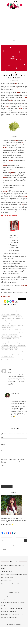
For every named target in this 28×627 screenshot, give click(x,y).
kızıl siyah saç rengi (21, 345)
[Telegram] (10, 301)
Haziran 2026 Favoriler (6, 580)
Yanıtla (9, 372)
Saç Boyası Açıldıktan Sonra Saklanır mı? (10, 596)
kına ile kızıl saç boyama (19, 329)
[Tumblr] (14, 533)
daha (16, 83)
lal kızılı (16, 349)
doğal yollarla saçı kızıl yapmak (8, 318)
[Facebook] (2, 533)
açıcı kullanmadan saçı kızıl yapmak (9, 311)
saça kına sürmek (5, 351)
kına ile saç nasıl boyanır (7, 332)
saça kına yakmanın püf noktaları (8, 354)
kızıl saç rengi (22, 343)
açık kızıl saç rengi (5, 314)
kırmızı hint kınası (16, 340)
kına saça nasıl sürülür (13, 334)
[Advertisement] (14, 24)
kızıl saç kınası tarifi (13, 343)
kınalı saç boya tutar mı (6, 338)
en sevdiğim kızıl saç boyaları (7, 320)
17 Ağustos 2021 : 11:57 (15, 395)
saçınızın (5, 165)
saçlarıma (6, 106)
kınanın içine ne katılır (6, 340)
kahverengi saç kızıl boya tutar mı (8, 323)
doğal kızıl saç (18, 316)
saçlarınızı (11, 87)
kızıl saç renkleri (5, 345)
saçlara (20, 108)
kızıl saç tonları (13, 345)
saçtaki (12, 179)
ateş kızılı (13, 314)
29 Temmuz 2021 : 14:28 (12, 371)
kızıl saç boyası (5, 343)
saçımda (11, 172)
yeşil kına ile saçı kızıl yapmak (7, 356)
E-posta (3, 444)
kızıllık (3, 347)
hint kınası (17, 320)
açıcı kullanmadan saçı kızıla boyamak (9, 312)
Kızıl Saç (14, 72)
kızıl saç (21, 342)
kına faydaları (20, 325)
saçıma (16, 140)
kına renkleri (4, 334)
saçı (23, 204)
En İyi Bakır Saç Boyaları (6, 608)
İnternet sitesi (4, 451)
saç (10, 139)
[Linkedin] (12, 533)
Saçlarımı (10, 160)
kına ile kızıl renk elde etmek (7, 329)
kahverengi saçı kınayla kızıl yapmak (9, 325)
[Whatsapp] (8, 301)
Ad (2, 437)
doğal (25, 97)
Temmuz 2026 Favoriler (7, 571)
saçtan (25, 196)
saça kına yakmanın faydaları (7, 353)
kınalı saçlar (15, 338)
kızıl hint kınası (5, 342)
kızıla (25, 93)
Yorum (2, 465)
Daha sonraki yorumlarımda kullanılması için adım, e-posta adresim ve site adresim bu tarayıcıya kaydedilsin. (13, 461)
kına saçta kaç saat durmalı (16, 336)
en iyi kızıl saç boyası (20, 318)
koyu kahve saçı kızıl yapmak (12, 347)
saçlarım (19, 92)
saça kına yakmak (22, 351)
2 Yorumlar (24, 359)
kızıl (18, 87)
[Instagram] (13, 301)
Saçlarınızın (5, 147)
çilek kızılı (11, 316)
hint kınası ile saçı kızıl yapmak (8, 321)
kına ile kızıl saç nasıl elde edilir (8, 331)
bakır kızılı (19, 314)
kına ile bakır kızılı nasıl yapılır (7, 327)
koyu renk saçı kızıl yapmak (7, 349)
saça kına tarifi (13, 351)
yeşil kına (18, 354)
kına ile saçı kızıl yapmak (18, 332)
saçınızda (5, 177)
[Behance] (8, 533)
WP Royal (9, 624)
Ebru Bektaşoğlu (5, 296)
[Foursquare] (10, 533)
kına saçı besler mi (5, 336)
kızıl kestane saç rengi (14, 342)
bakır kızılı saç (5, 316)
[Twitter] (4, 533)
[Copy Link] (5, 301)
